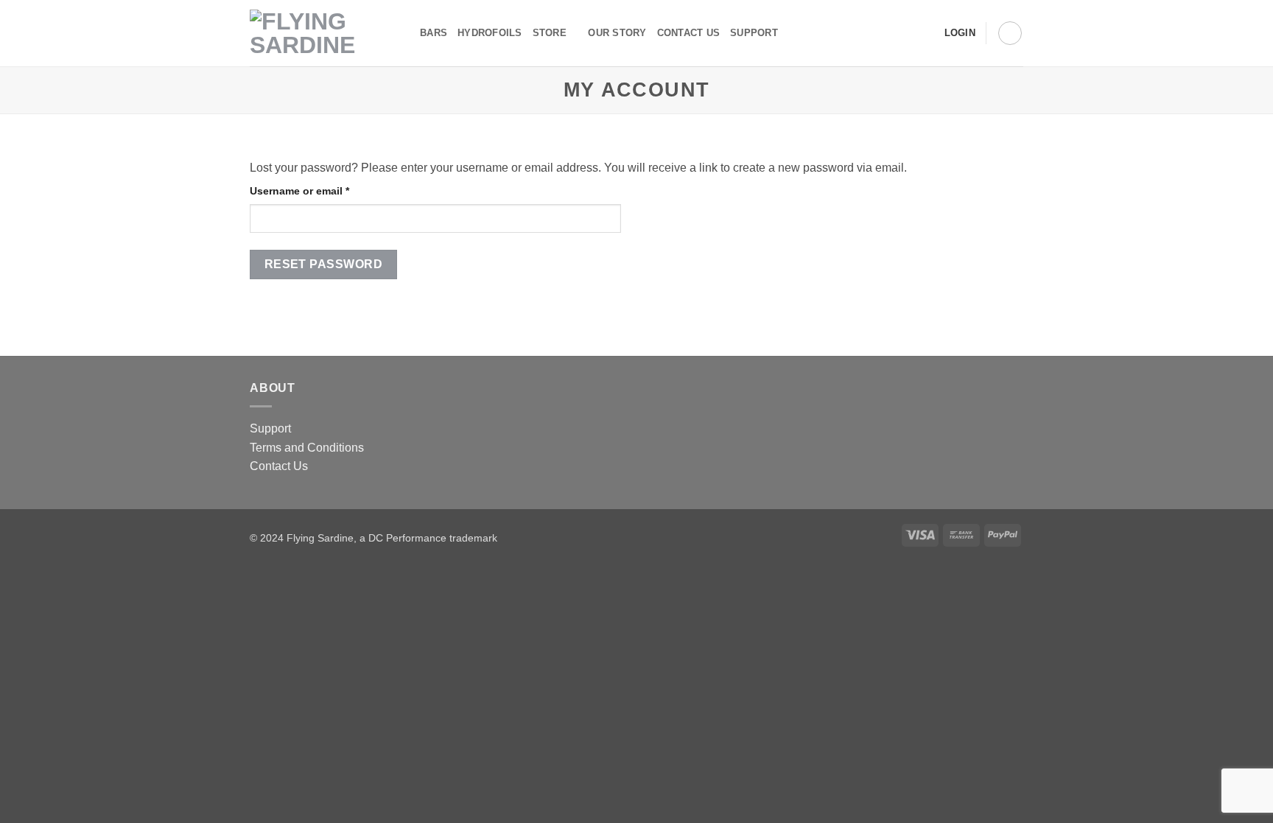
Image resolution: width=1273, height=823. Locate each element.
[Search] (793, 33)
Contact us (688, 32)
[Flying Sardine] (324, 33)
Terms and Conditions (307, 447)
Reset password (323, 264)
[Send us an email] (924, 33)
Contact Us (279, 466)
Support (754, 32)
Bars (433, 32)
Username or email (322, 190)
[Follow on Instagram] (905, 33)
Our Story (617, 32)
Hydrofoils (489, 32)
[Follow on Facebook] (885, 33)
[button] (1010, 33)
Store (550, 32)
